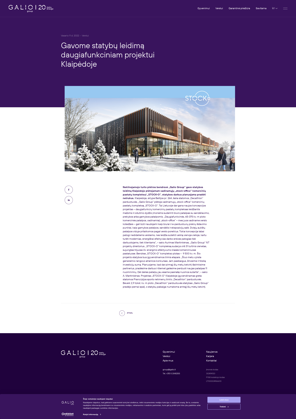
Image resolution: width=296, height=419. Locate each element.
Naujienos (211, 352)
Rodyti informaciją (90, 414)
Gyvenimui (203, 8)
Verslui (219, 8)
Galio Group (177, 187)
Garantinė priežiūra (239, 8)
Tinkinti (223, 407)
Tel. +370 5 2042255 (171, 374)
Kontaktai (211, 360)
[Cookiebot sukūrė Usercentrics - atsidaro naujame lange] (68, 414)
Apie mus (168, 360)
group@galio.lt (169, 370)
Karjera (210, 356)
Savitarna (261, 8)
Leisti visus (224, 400)
